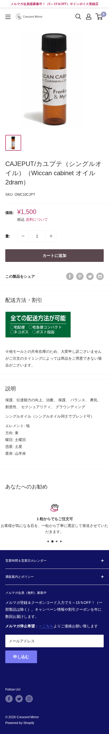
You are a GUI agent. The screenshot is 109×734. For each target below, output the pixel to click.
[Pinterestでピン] (80, 276)
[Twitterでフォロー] (19, 698)
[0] (99, 16)
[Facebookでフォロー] (9, 698)
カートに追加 (54, 255)
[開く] (78, 16)
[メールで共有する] (100, 276)
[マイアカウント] (88, 16)
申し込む (21, 656)
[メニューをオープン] (8, 17)
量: (7, 236)
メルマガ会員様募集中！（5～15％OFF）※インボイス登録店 (54, 4)
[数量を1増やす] (51, 236)
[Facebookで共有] (70, 276)
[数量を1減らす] (23, 236)
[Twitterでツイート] (90, 276)
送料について (37, 219)
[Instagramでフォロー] (29, 698)
